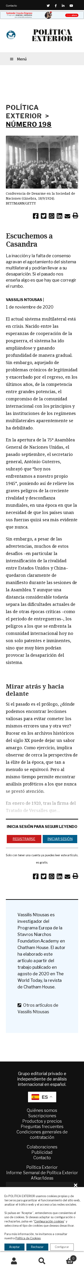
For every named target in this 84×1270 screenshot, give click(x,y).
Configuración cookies (49, 1221)
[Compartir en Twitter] (43, 217)
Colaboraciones (42, 1146)
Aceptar (14, 1247)
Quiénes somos (42, 1110)
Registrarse (24, 839)
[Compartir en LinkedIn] (59, 217)
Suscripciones (42, 1115)
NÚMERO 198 (29, 124)
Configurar (62, 1247)
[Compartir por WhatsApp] (51, 217)
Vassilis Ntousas (24, 300)
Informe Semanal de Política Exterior (42, 1172)
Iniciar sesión (60, 839)
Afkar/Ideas (42, 1178)
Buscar (42, 1261)
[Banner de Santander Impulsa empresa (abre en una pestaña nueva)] (42, 15)
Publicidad (42, 1152)
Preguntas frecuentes (42, 1126)
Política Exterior (42, 1167)
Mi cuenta (14, 1261)
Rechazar (37, 1247)
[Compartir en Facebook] (35, 217)
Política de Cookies (28, 1238)
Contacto (11, 5)
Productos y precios (42, 1121)
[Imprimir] (75, 216)
